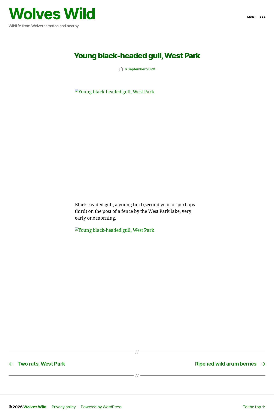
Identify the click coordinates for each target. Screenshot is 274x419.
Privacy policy (64, 407)
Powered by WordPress (101, 407)
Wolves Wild (52, 13)
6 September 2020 (140, 69)
